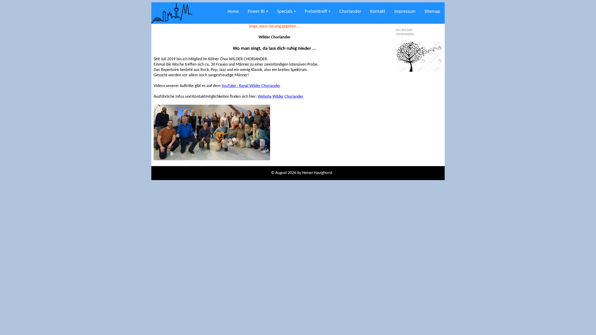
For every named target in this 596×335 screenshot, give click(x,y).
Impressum (405, 11)
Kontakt (377, 11)
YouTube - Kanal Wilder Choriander (250, 86)
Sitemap (432, 11)
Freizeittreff (316, 11)
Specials (284, 11)
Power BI (256, 11)
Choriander (350, 11)
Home (233, 11)
